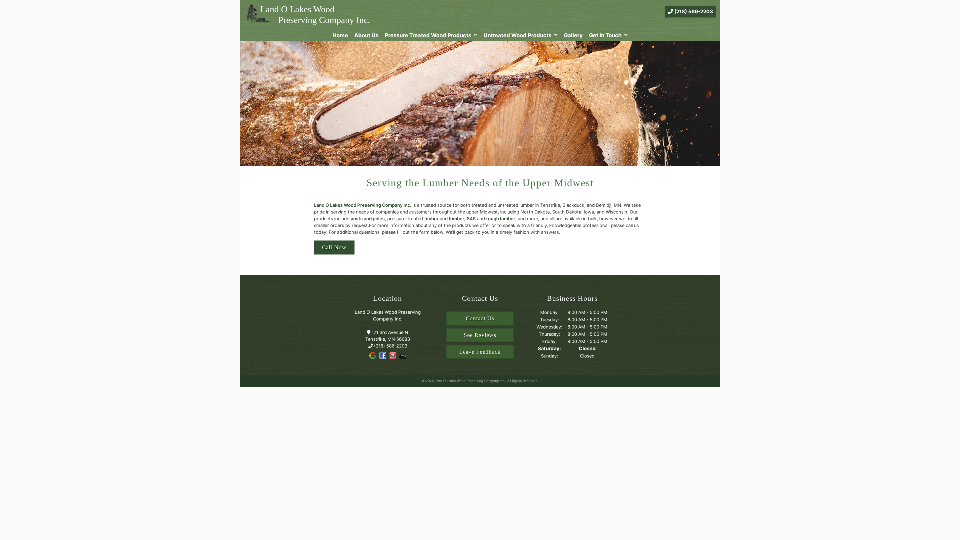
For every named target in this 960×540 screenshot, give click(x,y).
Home (340, 35)
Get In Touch (605, 35)
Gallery (573, 35)
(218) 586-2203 (693, 11)
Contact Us (480, 318)
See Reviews (480, 335)
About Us (366, 35)
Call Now (334, 247)
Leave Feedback (480, 352)
